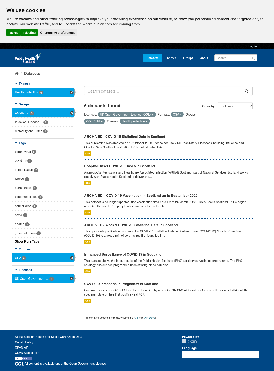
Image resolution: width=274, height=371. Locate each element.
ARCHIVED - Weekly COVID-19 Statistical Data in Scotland (131, 224)
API (136, 317)
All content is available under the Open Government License (65, 363)
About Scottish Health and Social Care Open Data (48, 336)
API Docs (149, 317)
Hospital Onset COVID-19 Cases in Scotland (119, 165)
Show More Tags (27, 241)
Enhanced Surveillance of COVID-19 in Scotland (123, 254)
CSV (87, 153)
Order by (208, 106)
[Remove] (153, 114)
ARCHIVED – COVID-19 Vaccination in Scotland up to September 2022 (140, 195)
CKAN (189, 341)
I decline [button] (29, 32)
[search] (247, 91)
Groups (188, 58)
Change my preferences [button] (57, 32)
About (204, 58)
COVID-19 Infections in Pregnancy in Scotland (121, 283)
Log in (252, 46)
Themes (170, 58)
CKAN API (22, 347)
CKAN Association (27, 352)
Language (189, 348)
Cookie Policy (24, 342)
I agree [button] (13, 32)
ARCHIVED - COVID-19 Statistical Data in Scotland (124, 136)
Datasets (152, 58)
